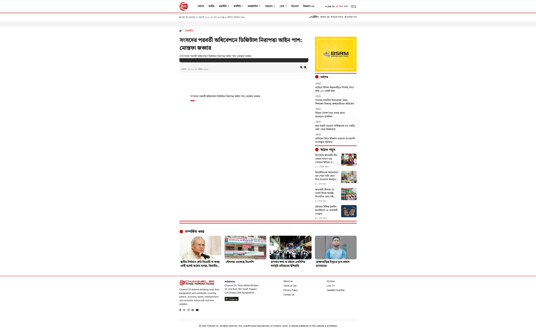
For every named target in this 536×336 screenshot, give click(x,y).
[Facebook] (180, 310)
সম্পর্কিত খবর (194, 232)
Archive (331, 281)
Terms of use (290, 285)
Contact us (288, 294)
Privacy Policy (290, 290)
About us (288, 281)
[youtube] (197, 310)
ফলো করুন (343, 6)
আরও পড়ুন (327, 150)
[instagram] (188, 310)
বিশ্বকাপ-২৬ (308, 6)
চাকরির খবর (352, 17)
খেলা (282, 6)
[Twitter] (184, 310)
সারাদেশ (269, 6)
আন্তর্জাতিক (253, 6)
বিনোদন (295, 6)
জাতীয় (211, 6)
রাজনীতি (223, 6)
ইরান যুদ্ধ (326, 17)
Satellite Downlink (336, 290)
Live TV (331, 285)
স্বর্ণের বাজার (338, 17)
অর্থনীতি (237, 6)
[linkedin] (193, 310)
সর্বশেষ (201, 6)
